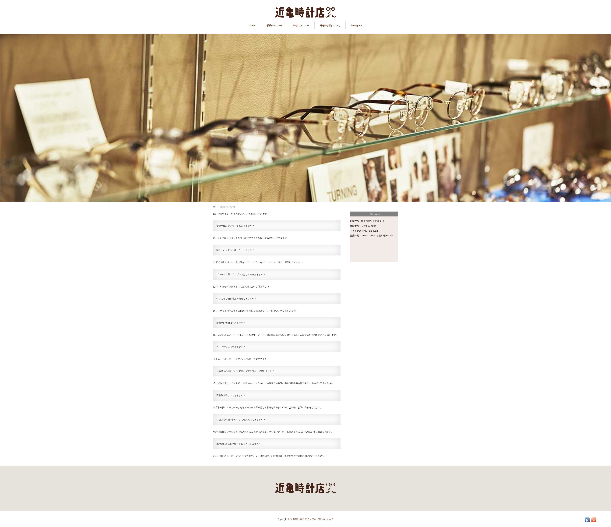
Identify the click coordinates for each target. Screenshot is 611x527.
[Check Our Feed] (593, 522)
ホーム (252, 25)
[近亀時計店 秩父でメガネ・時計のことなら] (305, 12)
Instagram (356, 25)
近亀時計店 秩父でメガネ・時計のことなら (312, 519)
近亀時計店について (330, 25)
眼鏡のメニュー (274, 25)
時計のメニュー (301, 25)
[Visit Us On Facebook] (587, 522)
